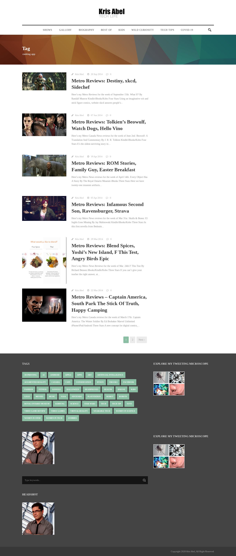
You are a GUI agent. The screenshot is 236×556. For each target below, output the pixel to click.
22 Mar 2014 (97, 290)
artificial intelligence (110, 375)
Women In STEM (32, 418)
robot (109, 396)
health (108, 389)
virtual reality (79, 411)
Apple (68, 375)
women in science (125, 411)
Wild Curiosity (142, 30)
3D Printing (30, 375)
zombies (72, 418)
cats (67, 382)
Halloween (73, 389)
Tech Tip (116, 404)
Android (54, 375)
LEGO (27, 396)
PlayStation (94, 396)
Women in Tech (54, 418)
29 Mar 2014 (97, 239)
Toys (129, 404)
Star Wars (89, 404)
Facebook (128, 382)
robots (123, 396)
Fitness (42, 389)
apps (79, 375)
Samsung (60, 404)
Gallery (65, 30)
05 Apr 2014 (96, 197)
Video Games (58, 411)
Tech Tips (167, 30)
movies (39, 396)
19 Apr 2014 (96, 156)
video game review (34, 411)
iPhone (121, 389)
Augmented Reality (35, 382)
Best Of (106, 30)
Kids (122, 30)
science (74, 404)
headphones (91, 389)
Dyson (100, 382)
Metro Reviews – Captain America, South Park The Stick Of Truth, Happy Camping (109, 303)
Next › (142, 339)
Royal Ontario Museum (36, 404)
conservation (83, 382)
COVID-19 (187, 30)
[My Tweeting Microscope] (170, 384)
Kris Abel (79, 74)
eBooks (113, 382)
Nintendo (77, 396)
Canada (55, 382)
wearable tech (101, 411)
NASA (63, 396)
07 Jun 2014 (96, 115)
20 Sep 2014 (97, 74)
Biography (86, 30)
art (90, 375)
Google (56, 389)
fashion (28, 389)
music (52, 396)
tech (103, 404)
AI (44, 375)
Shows (47, 30)
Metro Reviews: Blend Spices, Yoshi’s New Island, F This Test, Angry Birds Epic (105, 252)
